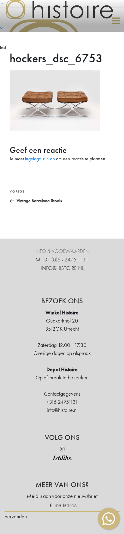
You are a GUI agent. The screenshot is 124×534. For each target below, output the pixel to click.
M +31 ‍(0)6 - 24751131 (62, 259)
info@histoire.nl (62, 267)
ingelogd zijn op (40, 159)
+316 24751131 (62, 401)
